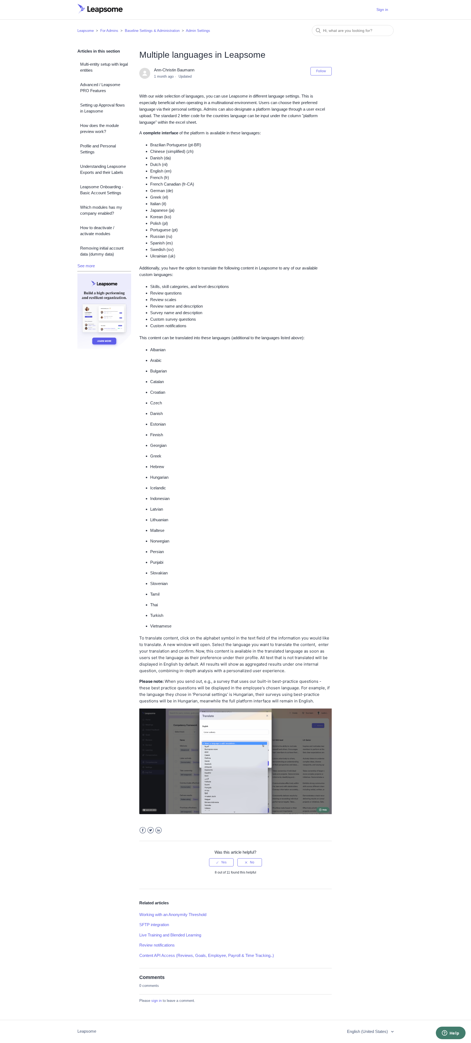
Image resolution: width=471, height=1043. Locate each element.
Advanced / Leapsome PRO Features (100, 87)
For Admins (109, 31)
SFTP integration (154, 924)
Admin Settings (198, 31)
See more (86, 265)
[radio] (221, 862)
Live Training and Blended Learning (170, 935)
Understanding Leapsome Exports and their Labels (103, 169)
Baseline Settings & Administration (152, 31)
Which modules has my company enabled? (101, 210)
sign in (156, 1001)
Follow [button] (321, 71)
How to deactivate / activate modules (97, 230)
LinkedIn (158, 830)
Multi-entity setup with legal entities (104, 67)
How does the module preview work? (99, 128)
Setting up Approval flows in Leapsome (102, 108)
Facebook (142, 830)
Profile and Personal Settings (98, 149)
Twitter (150, 830)
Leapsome (85, 31)
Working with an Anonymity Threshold (172, 914)
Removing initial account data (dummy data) (101, 251)
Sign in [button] (382, 9)
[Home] (100, 12)
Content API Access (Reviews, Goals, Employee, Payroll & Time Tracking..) (206, 955)
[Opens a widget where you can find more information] (451, 1033)
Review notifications (157, 945)
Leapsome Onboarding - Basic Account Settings (101, 189)
